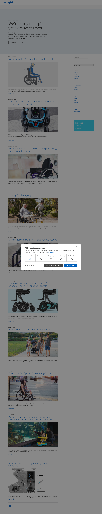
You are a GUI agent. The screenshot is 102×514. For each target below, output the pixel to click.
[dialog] (51, 257)
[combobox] (76, 246)
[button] (30, 265)
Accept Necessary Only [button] (53, 265)
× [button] (78, 246)
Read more (51, 252)
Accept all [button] (70, 265)
